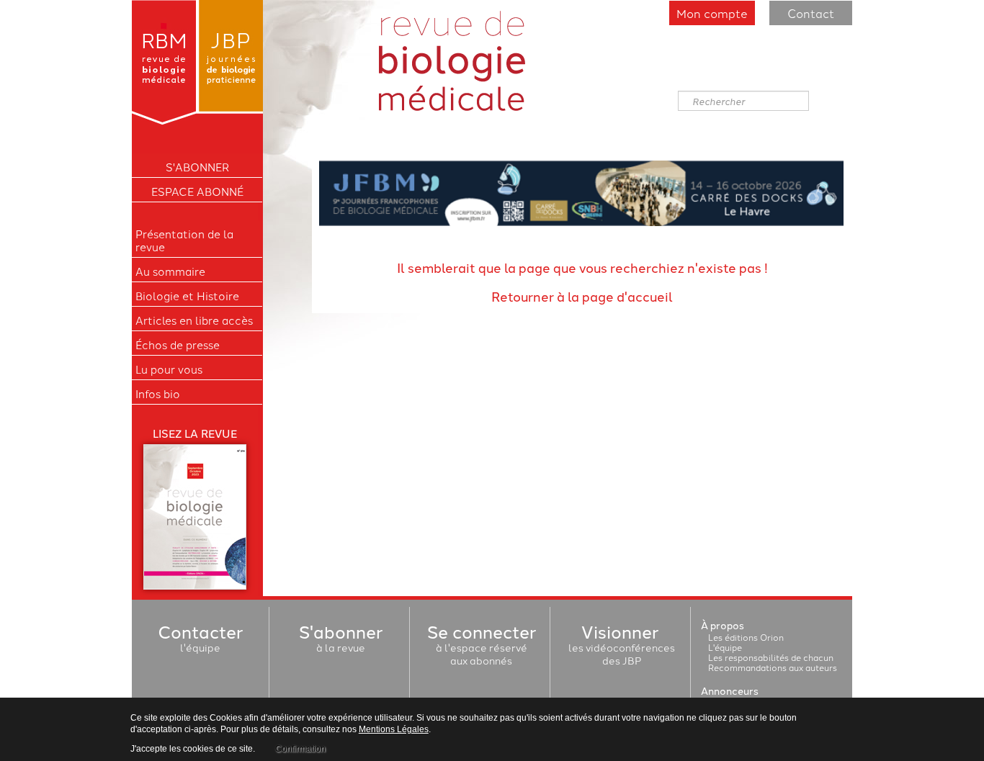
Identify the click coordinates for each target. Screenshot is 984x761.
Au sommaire (170, 271)
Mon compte (712, 12)
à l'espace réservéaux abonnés (481, 647)
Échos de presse (177, 344)
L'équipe (725, 647)
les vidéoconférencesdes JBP (621, 647)
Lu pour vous (168, 369)
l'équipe (200, 640)
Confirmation (300, 749)
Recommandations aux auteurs (772, 667)
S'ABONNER (197, 167)
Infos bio (157, 393)
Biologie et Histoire (187, 295)
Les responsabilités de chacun (770, 657)
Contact (810, 12)
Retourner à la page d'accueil (582, 296)
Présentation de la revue (184, 240)
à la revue (341, 640)
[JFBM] (581, 191)
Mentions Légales (394, 729)
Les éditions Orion (746, 637)
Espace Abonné (197, 191)
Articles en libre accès (194, 320)
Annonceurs (730, 690)
